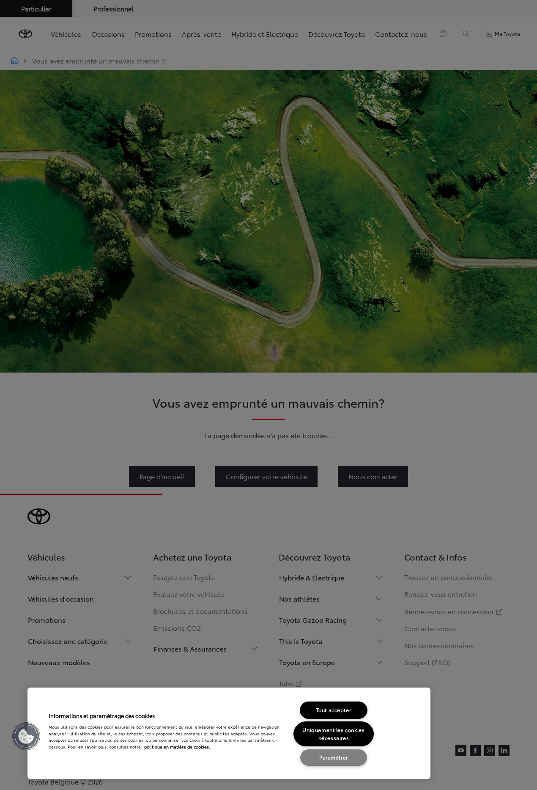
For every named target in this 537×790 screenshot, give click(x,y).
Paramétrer (333, 757)
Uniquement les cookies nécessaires (333, 733)
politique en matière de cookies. (177, 746)
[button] (26, 736)
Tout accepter (333, 709)
